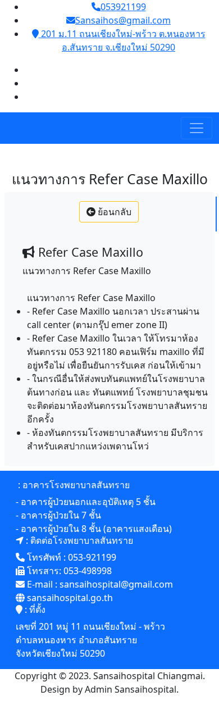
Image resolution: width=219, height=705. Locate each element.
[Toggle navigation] (196, 128)
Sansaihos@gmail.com (123, 20)
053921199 (123, 7)
